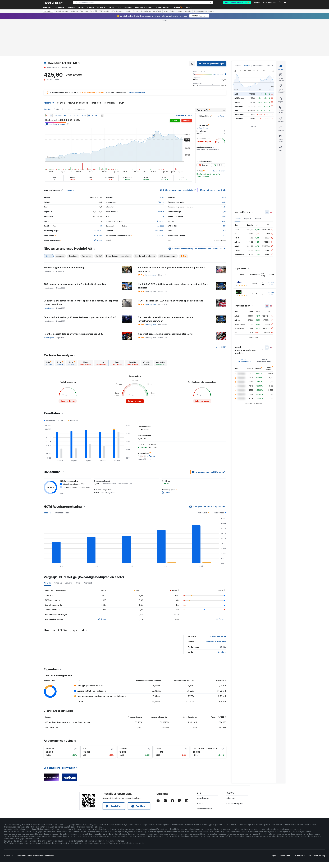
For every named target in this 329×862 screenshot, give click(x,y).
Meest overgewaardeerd (264, 360)
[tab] (49, 363)
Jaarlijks (48, 513)
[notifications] (279, 2)
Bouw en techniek (218, 636)
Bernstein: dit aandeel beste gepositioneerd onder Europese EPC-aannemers (171, 269)
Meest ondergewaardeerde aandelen (245, 350)
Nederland (74, 11)
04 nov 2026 (159, 226)
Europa (135, 11)
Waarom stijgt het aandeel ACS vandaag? (65, 267)
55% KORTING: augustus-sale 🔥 (237, 2)
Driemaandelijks (62, 513)
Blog (199, 793)
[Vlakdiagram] (51, 115)
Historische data (79, 109)
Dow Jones (239, 106)
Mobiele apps (203, 798)
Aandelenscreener (162, 7)
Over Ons (230, 793)
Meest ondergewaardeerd (243, 360)
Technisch (109, 102)
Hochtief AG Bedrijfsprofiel (64, 630)
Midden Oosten (145, 11)
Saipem (159, 748)
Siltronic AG (50, 748)
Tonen (103, 619)
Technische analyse (58, 355)
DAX (236, 110)
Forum (121, 102)
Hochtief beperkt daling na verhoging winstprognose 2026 (73, 334)
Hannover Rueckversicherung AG (205, 748)
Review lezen (271, 283)
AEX (236, 94)
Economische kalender (143, 7)
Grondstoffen (258, 65)
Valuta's (238, 65)
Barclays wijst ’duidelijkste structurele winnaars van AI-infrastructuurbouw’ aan (166, 319)
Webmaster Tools (204, 809)
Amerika (128, 11)
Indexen (247, 65)
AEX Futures (239, 98)
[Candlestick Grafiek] (46, 115)
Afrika (166, 11)
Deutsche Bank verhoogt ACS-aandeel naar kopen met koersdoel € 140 (80, 317)
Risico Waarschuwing (317, 856)
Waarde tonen (218, 74)
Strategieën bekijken (137, 92)
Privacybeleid (299, 856)
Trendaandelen (242, 305)
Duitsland (222, 652)
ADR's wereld (104, 11)
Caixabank (123, 748)
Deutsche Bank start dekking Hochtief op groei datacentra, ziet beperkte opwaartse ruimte (81, 302)
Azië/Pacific (157, 11)
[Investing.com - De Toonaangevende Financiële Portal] (53, 2)
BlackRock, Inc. (51, 727)
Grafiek (61, 102)
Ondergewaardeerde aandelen (180, 11)
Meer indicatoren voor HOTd (213, 190)
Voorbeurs (84, 11)
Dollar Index (239, 114)
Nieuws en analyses (78, 102)
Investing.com (150, 275)
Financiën (96, 102)
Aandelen (47, 11)
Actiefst (237, 219)
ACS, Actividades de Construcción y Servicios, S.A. (67, 722)
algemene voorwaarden (281, 856)
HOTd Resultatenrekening (63, 506)
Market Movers (242, 212)
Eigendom (66, 109)
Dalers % (258, 219)
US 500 (237, 102)
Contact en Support (234, 803)
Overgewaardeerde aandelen (204, 11)
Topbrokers (240, 268)
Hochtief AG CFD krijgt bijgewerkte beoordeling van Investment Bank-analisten (173, 286)
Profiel (56, 109)
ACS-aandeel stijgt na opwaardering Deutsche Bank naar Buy (75, 284)
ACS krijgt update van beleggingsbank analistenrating (165, 334)
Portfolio (200, 803)
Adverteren (231, 798)
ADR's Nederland (117, 11)
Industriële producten (216, 642)
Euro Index (239, 118)
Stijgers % (248, 219)
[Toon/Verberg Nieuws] (102, 115)
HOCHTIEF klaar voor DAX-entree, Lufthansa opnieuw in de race (170, 300)
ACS (84, 748)
